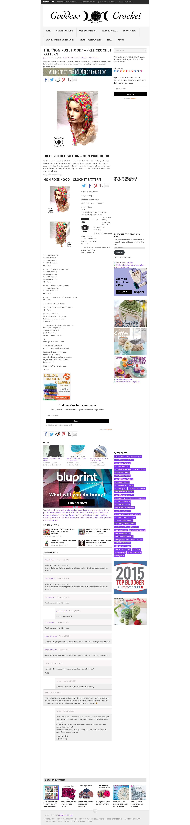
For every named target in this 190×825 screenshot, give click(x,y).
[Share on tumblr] (69, 79)
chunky (67, 510)
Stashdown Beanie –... (108, 2)
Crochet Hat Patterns (69, 58)
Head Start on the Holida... (67, 2)
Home (48, 31)
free (63, 512)
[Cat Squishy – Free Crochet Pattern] (103, 792)
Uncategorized (119, 555)
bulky (49, 510)
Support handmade (134, 552)
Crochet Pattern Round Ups (123, 492)
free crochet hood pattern (75, 512)
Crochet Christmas (139, 469)
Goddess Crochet (65, 815)
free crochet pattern (91, 512)
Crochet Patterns (64, 31)
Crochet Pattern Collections (60, 40)
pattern (96, 518)
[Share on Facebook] (46, 79)
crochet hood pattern (95, 510)
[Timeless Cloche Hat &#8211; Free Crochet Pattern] (100, 451)
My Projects (136, 549)
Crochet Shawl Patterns (122, 504)
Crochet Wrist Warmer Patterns (124, 517)
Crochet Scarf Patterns (122, 501)
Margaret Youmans (51, 636)
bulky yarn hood (58, 510)
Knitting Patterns (87, 31)
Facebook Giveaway (132, 819)
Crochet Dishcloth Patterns (123, 479)
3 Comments (55, 545)
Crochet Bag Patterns (121, 466)
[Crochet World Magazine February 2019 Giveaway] (121, 792)
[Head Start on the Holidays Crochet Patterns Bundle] (51, 792)
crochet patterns (55, 512)
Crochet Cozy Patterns (122, 476)
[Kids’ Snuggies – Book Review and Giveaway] (138, 792)
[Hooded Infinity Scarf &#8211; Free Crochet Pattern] (77, 451)
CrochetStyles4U (50, 560)
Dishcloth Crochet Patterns (123, 520)
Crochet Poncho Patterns (136, 498)
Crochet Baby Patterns (122, 463)
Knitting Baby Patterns (137, 530)
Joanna (45, 58)
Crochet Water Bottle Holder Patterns (127, 514)
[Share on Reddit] (57, 79)
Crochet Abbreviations (90, 40)
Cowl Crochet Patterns (133, 457)
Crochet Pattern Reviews (137, 488)
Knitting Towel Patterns (122, 549)
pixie (101, 518)
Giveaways (134, 527)
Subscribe (119, 252)
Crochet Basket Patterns (122, 469)
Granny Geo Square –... (88, 2)
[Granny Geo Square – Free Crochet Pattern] (68, 792)
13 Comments (47, 536)
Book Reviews (129, 31)
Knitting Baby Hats (120, 530)
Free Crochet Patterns (121, 527)
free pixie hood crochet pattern (89, 515)
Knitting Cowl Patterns (122, 533)
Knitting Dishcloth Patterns (123, 536)
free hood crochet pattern (59, 515)
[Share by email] (75, 79)
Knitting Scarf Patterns (122, 543)
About (121, 40)
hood (67, 518)
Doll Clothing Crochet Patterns (124, 524)
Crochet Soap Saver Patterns (124, 508)
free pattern (73, 515)
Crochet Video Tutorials (122, 511)
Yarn (56, 520)
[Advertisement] (130, 134)
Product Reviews (120, 552)
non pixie (89, 518)
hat (63, 518)
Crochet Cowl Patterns (122, 473)
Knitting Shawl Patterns (122, 546)
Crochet (74, 510)
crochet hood (82, 510)
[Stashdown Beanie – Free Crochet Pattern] (86, 792)
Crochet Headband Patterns (123, 485)
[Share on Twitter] (51, 79)
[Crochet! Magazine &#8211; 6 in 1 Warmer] (53, 451)
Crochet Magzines (120, 488)
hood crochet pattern (77, 518)
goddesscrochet (55, 518)
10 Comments (93, 58)
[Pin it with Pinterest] (63, 79)
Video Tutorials (109, 31)
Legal (109, 40)
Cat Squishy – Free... (126, 2)
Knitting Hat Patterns (121, 540)
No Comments (90, 534)
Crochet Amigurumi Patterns (124, 460)
